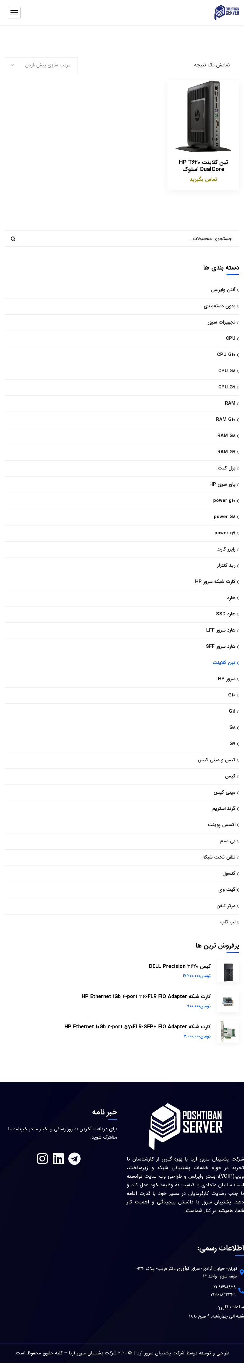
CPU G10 (226, 355)
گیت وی (226, 890)
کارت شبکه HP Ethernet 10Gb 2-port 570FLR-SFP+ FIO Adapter (137, 1027)
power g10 (224, 500)
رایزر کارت (225, 549)
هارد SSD (225, 614)
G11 (232, 711)
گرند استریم (223, 808)
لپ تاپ (227, 922)
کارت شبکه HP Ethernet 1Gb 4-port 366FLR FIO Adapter (146, 997)
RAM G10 (225, 419)
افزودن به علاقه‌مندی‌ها (177, 122)
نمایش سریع (177, 137)
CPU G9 (226, 387)
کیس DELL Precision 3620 (180, 966)
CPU (230, 338)
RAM (230, 403)
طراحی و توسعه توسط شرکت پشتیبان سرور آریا (182, 1353)
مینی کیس (224, 792)
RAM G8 (226, 436)
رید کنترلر (226, 565)
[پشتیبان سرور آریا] (226, 13)
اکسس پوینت (221, 825)
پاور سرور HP (222, 484)
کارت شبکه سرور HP (215, 582)
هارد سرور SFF (220, 646)
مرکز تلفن (225, 906)
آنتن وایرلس (223, 290)
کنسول (228, 873)
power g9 (224, 533)
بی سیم (227, 841)
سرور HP (226, 679)
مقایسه (177, 107)
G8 (232, 727)
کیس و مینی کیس (216, 760)
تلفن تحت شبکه (218, 857)
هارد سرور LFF (220, 630)
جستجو (13, 238)
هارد (231, 598)
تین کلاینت (224, 663)
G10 (231, 695)
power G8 (224, 517)
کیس (230, 776)
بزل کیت (226, 468)
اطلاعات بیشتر (177, 93)
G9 (232, 744)
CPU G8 (226, 371)
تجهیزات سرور (221, 322)
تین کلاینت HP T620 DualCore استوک (203, 166)
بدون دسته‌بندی (219, 306)
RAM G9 (226, 452)
